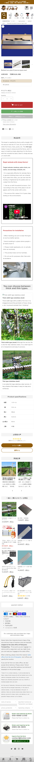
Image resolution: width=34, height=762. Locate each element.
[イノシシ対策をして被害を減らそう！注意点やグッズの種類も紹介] (25, 469)
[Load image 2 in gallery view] (17, 64)
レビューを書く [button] (17, 445)
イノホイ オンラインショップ (18, 756)
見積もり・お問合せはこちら (17, 116)
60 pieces (6, 84)
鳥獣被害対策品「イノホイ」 (9, 21)
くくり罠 (16, 18)
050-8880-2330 (19, 715)
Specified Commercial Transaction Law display (25, 703)
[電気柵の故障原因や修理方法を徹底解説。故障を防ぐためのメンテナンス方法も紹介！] (9, 469)
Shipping (3, 92)
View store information (9, 124)
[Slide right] (32, 64)
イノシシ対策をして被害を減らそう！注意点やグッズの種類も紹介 (25, 479)
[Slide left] (2, 64)
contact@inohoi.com (21, 738)
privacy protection (6, 708)
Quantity (3, 95)
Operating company (24, 708)
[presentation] (12, 491)
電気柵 (27, 18)
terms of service (6, 702)
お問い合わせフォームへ (20, 741)
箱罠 (10, 18)
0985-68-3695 (19, 727)
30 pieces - (9, 81)
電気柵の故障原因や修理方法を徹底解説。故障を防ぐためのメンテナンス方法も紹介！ (8, 480)
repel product (21, 21)
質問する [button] (17, 450)
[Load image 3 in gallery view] (26, 64)
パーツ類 (22, 18)
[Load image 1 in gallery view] (8, 64)
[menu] (31, 8)
